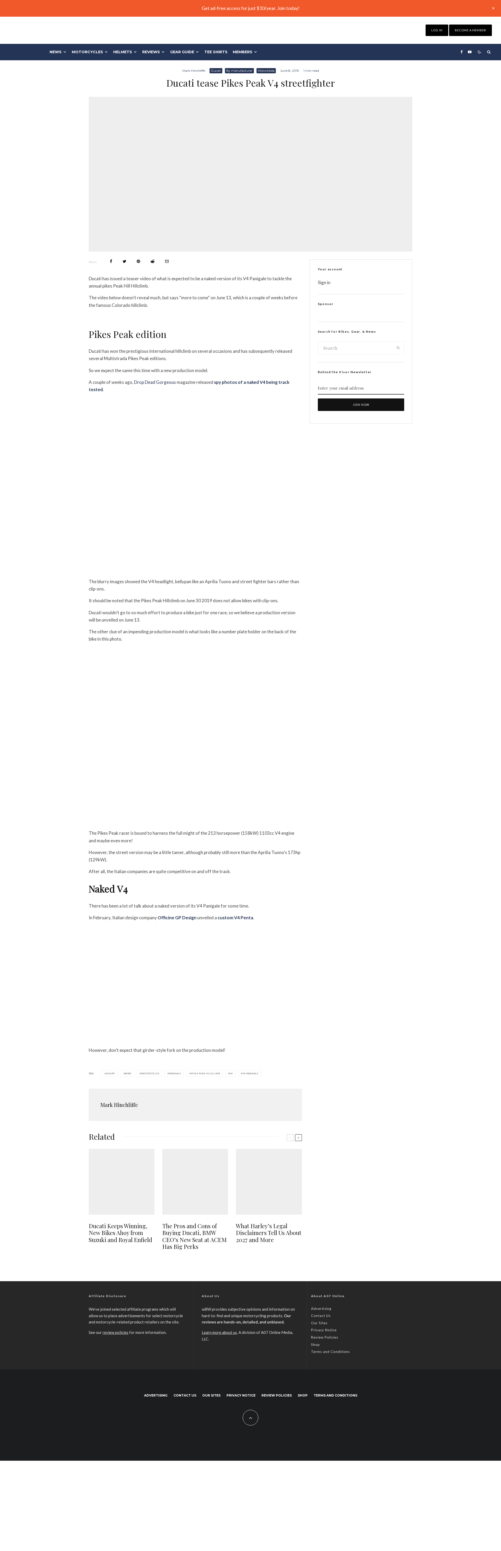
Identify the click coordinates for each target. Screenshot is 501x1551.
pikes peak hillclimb (205, 1073)
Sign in (324, 282)
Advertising (321, 1309)
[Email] (167, 261)
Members (242, 52)
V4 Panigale (250, 1073)
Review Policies (324, 1337)
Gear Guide (182, 52)
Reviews (151, 52)
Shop (315, 1345)
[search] (398, 348)
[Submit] (152, 261)
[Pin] (138, 261)
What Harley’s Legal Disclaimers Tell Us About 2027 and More (268, 1232)
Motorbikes (266, 71)
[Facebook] (461, 52)
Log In (437, 30)
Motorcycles (87, 52)
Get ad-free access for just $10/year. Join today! (251, 8)
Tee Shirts (216, 52)
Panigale (175, 1073)
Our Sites (319, 1323)
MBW (128, 1073)
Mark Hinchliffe (193, 71)
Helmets (122, 52)
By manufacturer (239, 71)
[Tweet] (124, 261)
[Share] (111, 261)
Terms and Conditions (330, 1352)
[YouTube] (469, 52)
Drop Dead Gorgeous (155, 382)
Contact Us (321, 1316)
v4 (231, 1073)
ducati (110, 1073)
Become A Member (470, 30)
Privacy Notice (324, 1330)
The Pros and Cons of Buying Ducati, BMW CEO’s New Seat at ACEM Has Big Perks (194, 1236)
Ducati (216, 71)
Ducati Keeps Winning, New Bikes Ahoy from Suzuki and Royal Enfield (120, 1232)
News (56, 52)
